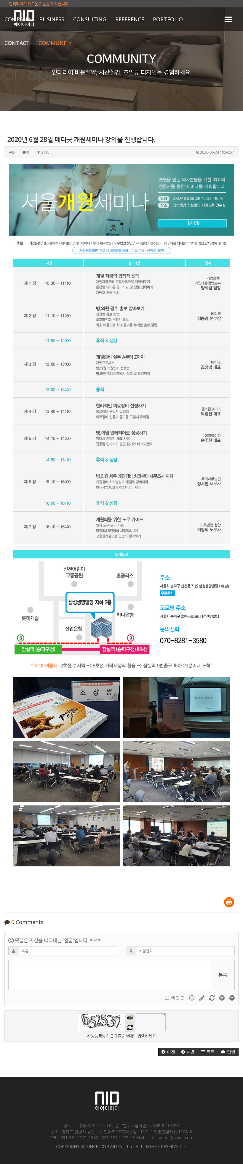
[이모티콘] (192, 997)
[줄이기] (232, 997)
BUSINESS (51, 19)
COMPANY (17, 19)
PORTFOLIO (168, 19)
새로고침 (130, 1027)
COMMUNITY (55, 42)
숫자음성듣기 (129, 1018)
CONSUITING (89, 19)
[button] (168, 1052)
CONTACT (17, 42)
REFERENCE (129, 19)
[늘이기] (222, 997)
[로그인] (185, 1146)
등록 (222, 975)
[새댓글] (202, 997)
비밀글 (177, 998)
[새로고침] (212, 997)
